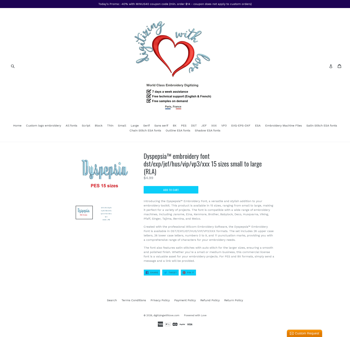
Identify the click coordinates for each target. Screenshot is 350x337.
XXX (214, 125)
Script (86, 125)
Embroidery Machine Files (283, 125)
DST (194, 125)
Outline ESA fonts (178, 130)
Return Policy (233, 300)
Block (98, 125)
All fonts (71, 125)
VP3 (224, 125)
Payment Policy (185, 300)
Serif (146, 125)
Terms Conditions (133, 300)
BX (174, 125)
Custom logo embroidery (43, 125)
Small (122, 125)
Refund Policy (210, 300)
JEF (204, 125)
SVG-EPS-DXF (240, 125)
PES (183, 125)
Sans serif (161, 125)
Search (112, 300)
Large (135, 125)
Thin (110, 125)
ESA (258, 125)
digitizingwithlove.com (166, 315)
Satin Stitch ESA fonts (321, 125)
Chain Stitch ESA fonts (145, 130)
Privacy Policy (160, 300)
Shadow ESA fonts (207, 130)
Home (17, 125)
